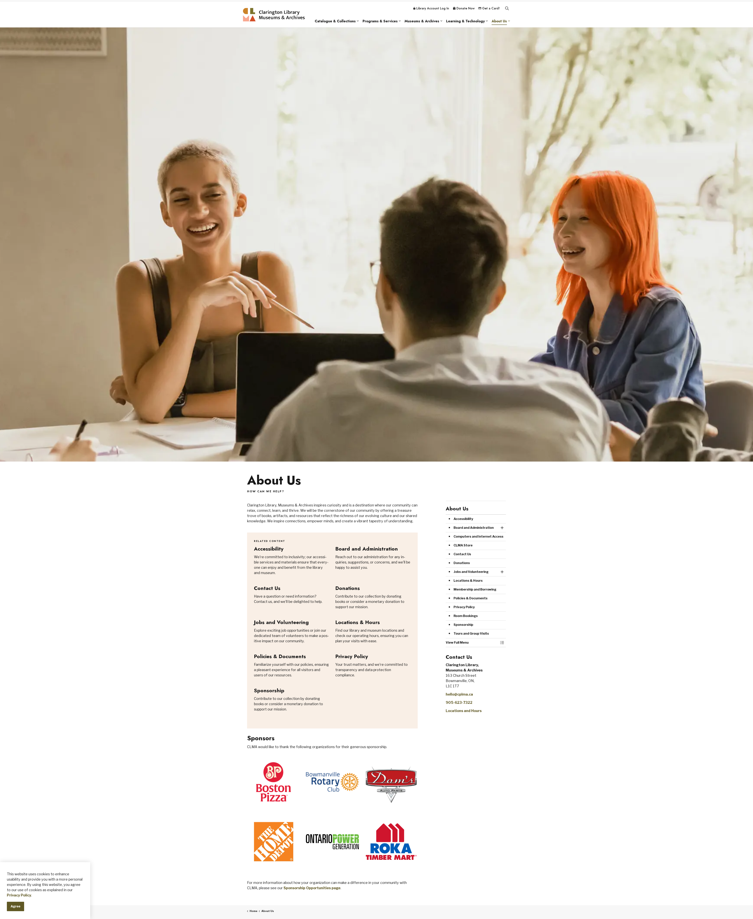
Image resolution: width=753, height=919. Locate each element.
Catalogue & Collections (335, 21)
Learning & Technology (465, 21)
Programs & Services (380, 21)
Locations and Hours (464, 711)
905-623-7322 (459, 702)
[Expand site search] (507, 8)
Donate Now (466, 8)
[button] (472, 642)
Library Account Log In (432, 8)
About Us (499, 21)
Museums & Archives (422, 21)
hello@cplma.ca (459, 694)
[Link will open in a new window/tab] (273, 781)
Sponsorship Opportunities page (312, 888)
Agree (15, 906)
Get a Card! (491, 8)
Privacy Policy (19, 895)
